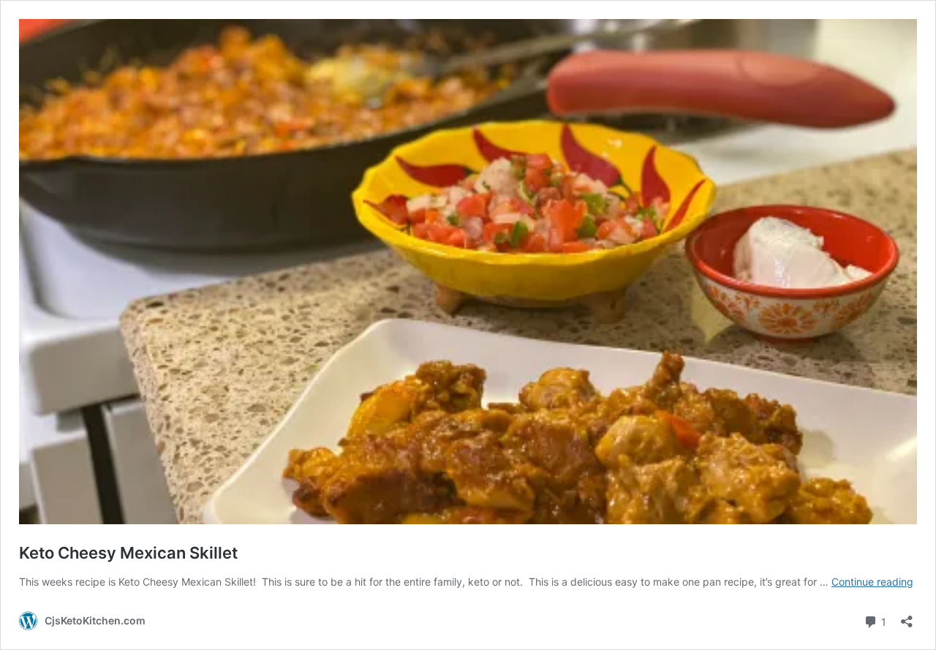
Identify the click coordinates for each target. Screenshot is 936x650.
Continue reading (872, 581)
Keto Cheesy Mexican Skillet (128, 552)
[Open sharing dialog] (907, 616)
